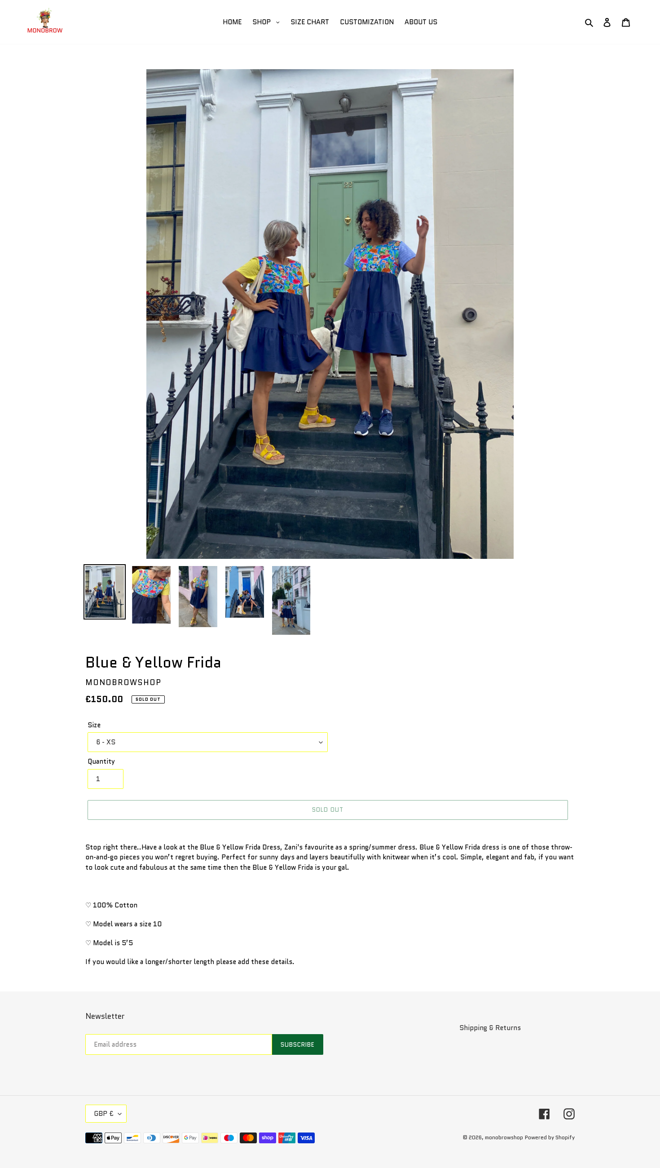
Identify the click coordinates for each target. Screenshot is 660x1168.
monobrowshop (504, 1137)
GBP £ (104, 1114)
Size (94, 725)
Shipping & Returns (490, 1028)
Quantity (101, 761)
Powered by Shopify (550, 1137)
